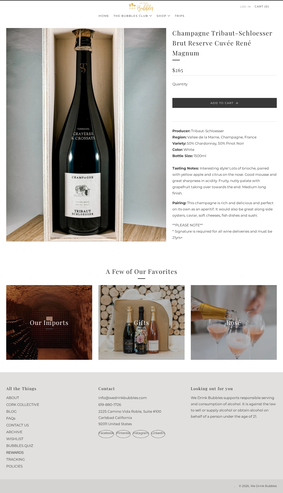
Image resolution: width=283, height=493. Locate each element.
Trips (180, 15)
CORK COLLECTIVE (22, 405)
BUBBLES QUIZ (19, 446)
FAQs (10, 418)
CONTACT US (17, 425)
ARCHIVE (14, 432)
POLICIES (14, 466)
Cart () (262, 6)
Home (104, 15)
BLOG (11, 411)
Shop (161, 15)
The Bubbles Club (131, 15)
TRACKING (15, 459)
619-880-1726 (109, 405)
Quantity (179, 84)
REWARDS (15, 453)
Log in (245, 6)
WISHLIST (14, 439)
